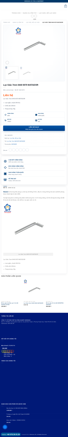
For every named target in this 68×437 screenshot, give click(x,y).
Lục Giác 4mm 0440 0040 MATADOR (33, 303)
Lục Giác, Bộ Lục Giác (47, 13)
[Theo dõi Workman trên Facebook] (2, 343)
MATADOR (14, 144)
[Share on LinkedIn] (27, 149)
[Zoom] (7, 62)
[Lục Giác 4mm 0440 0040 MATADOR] (34, 289)
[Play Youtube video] (34, 382)
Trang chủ (16, 13)
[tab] (5, 187)
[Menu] (2, 6)
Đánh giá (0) (11, 187)
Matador (5, 192)
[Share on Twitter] (17, 149)
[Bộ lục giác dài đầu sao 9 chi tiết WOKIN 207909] (11, 289)
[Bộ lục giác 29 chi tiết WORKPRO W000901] (56, 289)
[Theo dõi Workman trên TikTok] (6, 343)
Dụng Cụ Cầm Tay (30, 13)
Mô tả (5, 187)
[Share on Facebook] (13, 149)
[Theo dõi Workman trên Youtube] (4, 343)
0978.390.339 (11, 323)
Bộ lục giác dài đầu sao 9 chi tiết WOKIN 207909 (9, 303)
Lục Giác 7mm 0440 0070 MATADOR (16, 141)
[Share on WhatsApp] (10, 149)
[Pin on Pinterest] (23, 149)
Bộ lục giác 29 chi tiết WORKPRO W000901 (55, 303)
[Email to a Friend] (20, 149)
